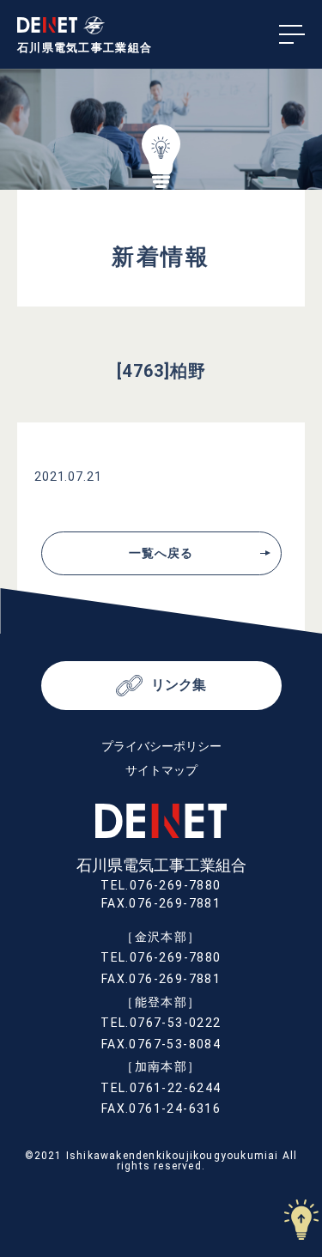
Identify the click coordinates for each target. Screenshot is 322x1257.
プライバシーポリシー (161, 746)
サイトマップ (161, 770)
